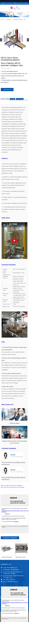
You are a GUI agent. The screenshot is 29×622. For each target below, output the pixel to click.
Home (2, 19)
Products (8, 19)
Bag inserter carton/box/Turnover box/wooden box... (21, 557)
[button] (28, 39)
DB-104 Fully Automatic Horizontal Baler (14, 487)
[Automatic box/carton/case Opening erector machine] (7, 548)
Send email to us (8, 89)
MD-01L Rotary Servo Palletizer (14, 485)
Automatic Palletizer (18, 19)
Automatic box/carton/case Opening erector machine (7, 557)
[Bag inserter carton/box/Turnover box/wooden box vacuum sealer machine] (21, 548)
